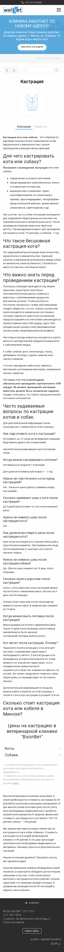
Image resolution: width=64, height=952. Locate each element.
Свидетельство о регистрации (33, 918)
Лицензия (8, 918)
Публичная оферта (13, 922)
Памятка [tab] (40, 126)
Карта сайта (32, 930)
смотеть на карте (32, 46)
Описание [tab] (24, 126)
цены (16, 783)
